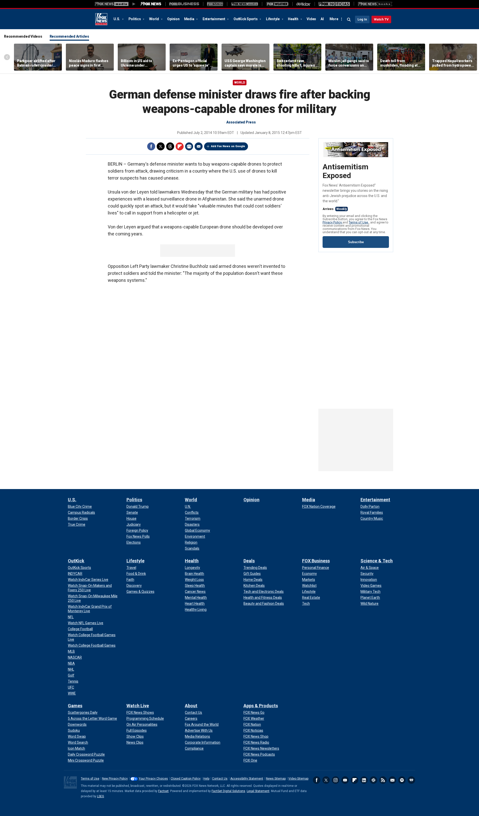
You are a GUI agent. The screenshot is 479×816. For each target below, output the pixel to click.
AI (322, 19)
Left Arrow (7, 57)
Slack (373, 780)
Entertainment (214, 19)
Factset (163, 791)
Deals (249, 560)
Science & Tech (376, 560)
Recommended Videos (23, 36)
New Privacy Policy (115, 778)
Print (189, 146)
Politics (135, 19)
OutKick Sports (246, 19)
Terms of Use (359, 222)
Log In (362, 19)
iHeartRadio (411, 780)
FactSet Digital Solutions (228, 791)
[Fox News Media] (150, 4)
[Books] (375, 4)
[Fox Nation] (215, 4)
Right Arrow (470, 57)
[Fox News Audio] (244, 3)
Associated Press (241, 122)
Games (75, 705)
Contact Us (220, 778)
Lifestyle (273, 19)
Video (311, 19)
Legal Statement (258, 791)
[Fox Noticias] (334, 4)
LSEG (100, 796)
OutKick (76, 560)
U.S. (117, 19)
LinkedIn (364, 780)
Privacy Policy (333, 222)
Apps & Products (260, 705)
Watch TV (381, 19)
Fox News (101, 19)
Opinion (173, 19)
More (334, 19)
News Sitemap (276, 778)
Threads (170, 146)
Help (206, 778)
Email (199, 146)
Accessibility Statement (246, 778)
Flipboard (180, 146)
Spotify (402, 780)
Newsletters (392, 780)
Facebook (151, 146)
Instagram (335, 780)
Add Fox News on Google (228, 146)
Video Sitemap (298, 778)
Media (189, 19)
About (191, 705)
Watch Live (137, 705)
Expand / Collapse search (349, 20)
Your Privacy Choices (153, 778)
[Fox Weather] (277, 4)
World (154, 19)
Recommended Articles (69, 36)
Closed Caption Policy (186, 778)
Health (293, 19)
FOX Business (316, 560)
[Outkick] (303, 4)
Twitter (161, 146)
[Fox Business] (184, 3)
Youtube (345, 780)
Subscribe (356, 242)
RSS (383, 780)
